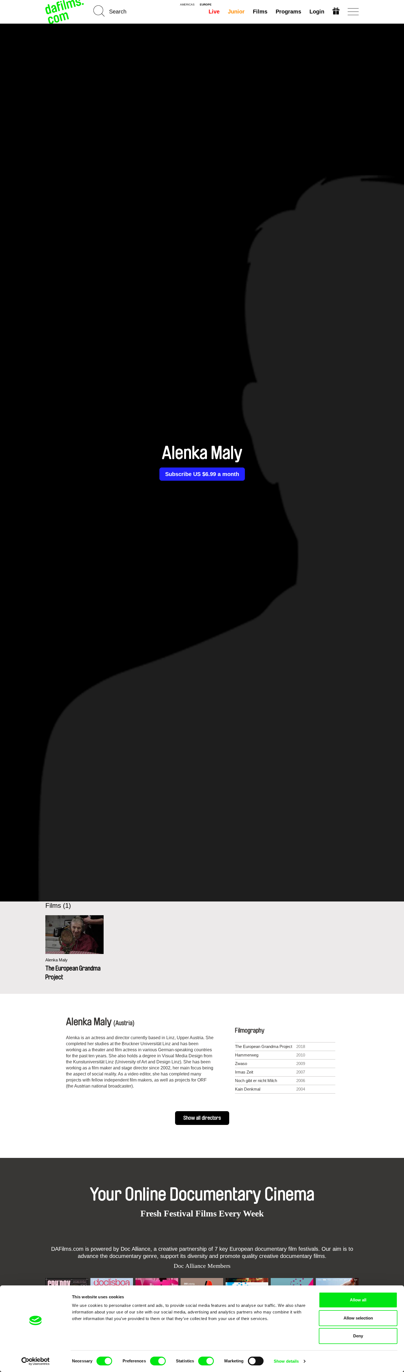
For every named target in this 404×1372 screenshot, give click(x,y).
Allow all (358, 1300)
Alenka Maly (56, 960)
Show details (286, 1361)
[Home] (65, 11)
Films (260, 12)
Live (214, 12)
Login (316, 12)
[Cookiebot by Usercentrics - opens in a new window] (36, 1361)
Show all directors (202, 1118)
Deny (358, 1336)
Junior (236, 12)
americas (187, 4)
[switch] (158, 1361)
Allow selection (358, 1318)
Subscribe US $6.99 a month (202, 474)
